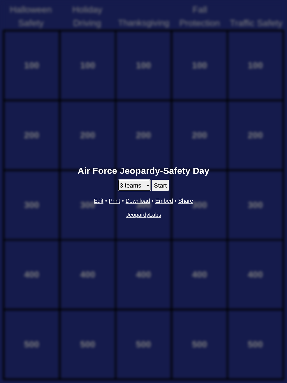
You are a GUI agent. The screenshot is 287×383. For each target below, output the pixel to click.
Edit (98, 201)
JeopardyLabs (143, 215)
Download (138, 201)
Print (114, 201)
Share (185, 201)
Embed (164, 201)
